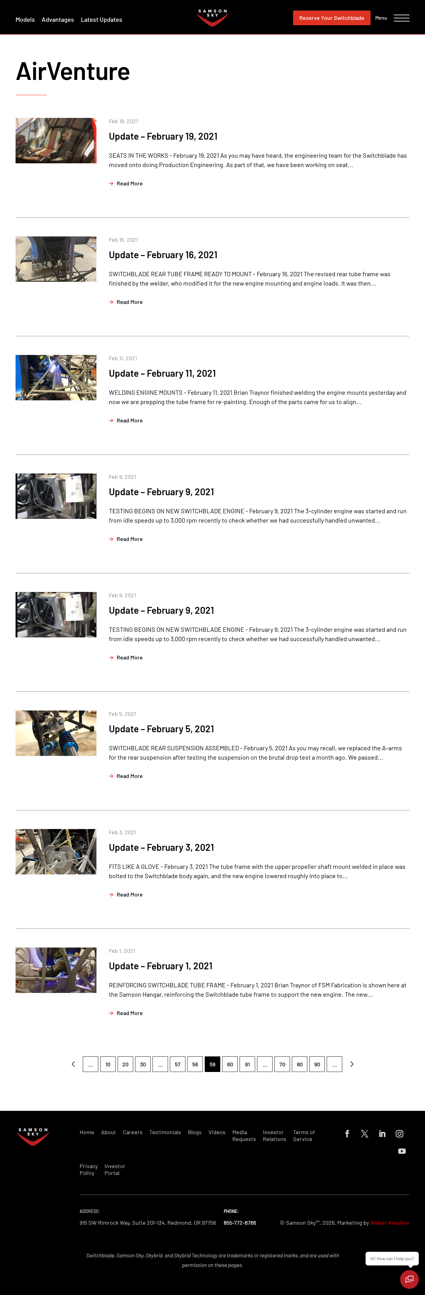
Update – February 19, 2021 (163, 136)
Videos (217, 1132)
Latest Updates (101, 19)
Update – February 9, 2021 (161, 491)
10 (107, 1064)
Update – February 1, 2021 (161, 965)
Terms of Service (304, 1135)
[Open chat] (409, 1279)
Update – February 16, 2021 (163, 254)
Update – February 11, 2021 (162, 373)
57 (177, 1064)
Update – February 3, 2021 (161, 847)
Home (87, 1132)
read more (130, 183)
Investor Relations (274, 1135)
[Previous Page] (73, 1064)
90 (317, 1064)
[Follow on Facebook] (347, 1133)
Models (25, 19)
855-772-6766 (240, 1222)
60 (230, 1064)
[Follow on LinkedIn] (382, 1133)
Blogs (195, 1132)
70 (282, 1064)
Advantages (58, 19)
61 (247, 1064)
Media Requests (244, 1135)
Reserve (331, 17)
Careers (132, 1132)
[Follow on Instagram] (399, 1133)
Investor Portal (115, 1169)
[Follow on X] (364, 1133)
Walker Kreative (389, 1222)
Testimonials (165, 1132)
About (108, 1132)
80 (300, 1064)
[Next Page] (352, 1064)
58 (195, 1064)
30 (143, 1064)
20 (125, 1064)
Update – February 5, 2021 (161, 728)
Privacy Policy (89, 1169)
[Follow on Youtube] (402, 1151)
